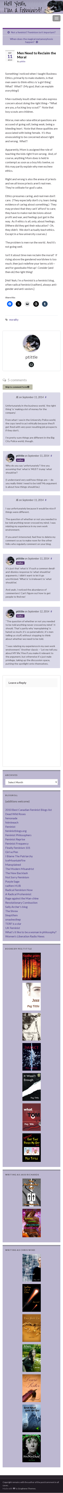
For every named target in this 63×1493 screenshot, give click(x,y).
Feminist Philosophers (18, 835)
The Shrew (11, 911)
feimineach (11, 822)
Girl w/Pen (11, 852)
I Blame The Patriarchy (19, 856)
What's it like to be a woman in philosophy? (31, 932)
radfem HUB (13, 885)
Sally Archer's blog (16, 906)
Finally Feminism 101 (17, 847)
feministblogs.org (16, 830)
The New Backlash (16, 873)
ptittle (22, 61)
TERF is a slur (13, 923)
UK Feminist (12, 927)
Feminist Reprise (15, 839)
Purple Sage (12, 881)
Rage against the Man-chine (21, 898)
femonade (11, 818)
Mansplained (13, 864)
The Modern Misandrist (19, 868)
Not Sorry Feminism (17, 877)
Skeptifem (11, 915)
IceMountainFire (15, 860)
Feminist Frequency (17, 843)
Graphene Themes (27, 1488)
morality (13, 319)
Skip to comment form (16, 387)
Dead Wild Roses (15, 814)
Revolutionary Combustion (21, 902)
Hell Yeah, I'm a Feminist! (17, 18)
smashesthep (13, 919)
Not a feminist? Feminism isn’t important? (33, 32)
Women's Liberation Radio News (24, 936)
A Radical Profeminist (18, 894)
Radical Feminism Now (19, 890)
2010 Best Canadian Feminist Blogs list (28, 809)
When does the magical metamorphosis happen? (31, 40)
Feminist (10, 826)
